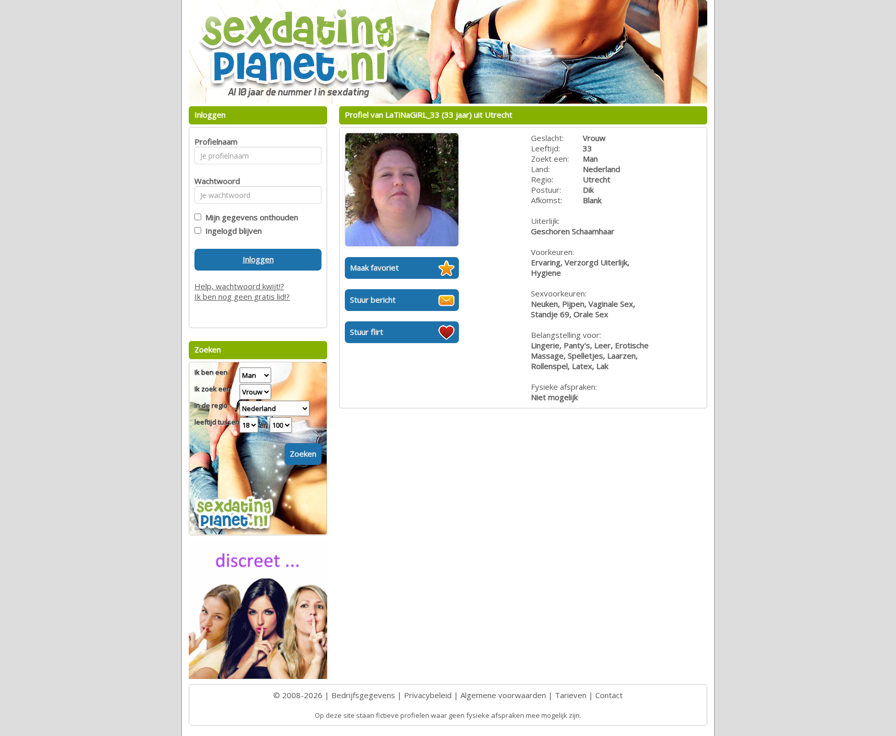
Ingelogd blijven (231, 230)
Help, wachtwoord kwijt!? (239, 286)
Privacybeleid (428, 695)
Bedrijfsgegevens (363, 695)
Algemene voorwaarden (503, 695)
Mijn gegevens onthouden (249, 217)
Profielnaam (214, 141)
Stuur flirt (366, 332)
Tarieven (570, 695)
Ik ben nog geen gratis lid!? (242, 296)
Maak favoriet (374, 267)
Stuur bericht (373, 299)
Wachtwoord (214, 181)
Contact (609, 695)
